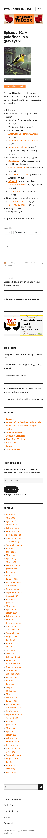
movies (39, 263)
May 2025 (10, 555)
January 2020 (12, 741)
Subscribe (11, 489)
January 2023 (12, 619)
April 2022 (11, 650)
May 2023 (10, 606)
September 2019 (14, 755)
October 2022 (12, 630)
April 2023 (11, 609)
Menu (39, 9)
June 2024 (11, 575)
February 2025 (13, 565)
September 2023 (14, 592)
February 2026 (13, 528)
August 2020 (12, 718)
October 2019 (12, 752)
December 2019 (13, 745)
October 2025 (12, 541)
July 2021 (10, 680)
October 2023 (12, 589)
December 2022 (13, 623)
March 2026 (12, 524)
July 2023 (10, 599)
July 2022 (10, 640)
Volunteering (9, 265)
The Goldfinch (15, 191)
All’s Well (12, 181)
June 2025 (11, 552)
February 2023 (13, 616)
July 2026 (10, 514)
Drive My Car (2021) (17, 205)
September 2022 (14, 633)
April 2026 (11, 521)
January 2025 (12, 569)
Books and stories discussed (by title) (24, 422)
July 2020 (10, 721)
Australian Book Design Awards (23, 134)
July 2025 (10, 548)
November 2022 (13, 626)
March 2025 (11, 562)
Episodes (10, 419)
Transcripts (9, 823)
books (33, 263)
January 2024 (12, 579)
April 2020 (11, 731)
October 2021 (12, 670)
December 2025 (13, 535)
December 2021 (13, 663)
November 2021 (13, 667)
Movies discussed (14, 432)
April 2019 (11, 772)
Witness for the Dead (18, 174)
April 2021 (11, 691)
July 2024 (10, 572)
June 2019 (10, 765)
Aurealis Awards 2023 (18, 147)
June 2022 (11, 643)
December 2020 (13, 704)
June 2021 (10, 684)
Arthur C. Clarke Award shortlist (23, 140)
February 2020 (13, 738)
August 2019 (12, 758)
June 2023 (11, 602)
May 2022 (10, 647)
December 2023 (13, 582)
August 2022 (12, 636)
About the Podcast (13, 799)
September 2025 (14, 545)
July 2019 (10, 762)
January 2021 (12, 701)
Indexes (7, 817)
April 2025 (11, 558)
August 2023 (12, 596)
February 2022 (13, 657)
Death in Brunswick (17, 184)
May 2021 (10, 687)
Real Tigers (13, 161)
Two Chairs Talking (17, 9)
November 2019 (13, 748)
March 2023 (11, 613)
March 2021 (11, 694)
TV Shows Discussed (15, 436)
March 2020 (11, 735)
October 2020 (12, 711)
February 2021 (13, 697)
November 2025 (13, 538)
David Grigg (12, 263)
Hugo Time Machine (15, 439)
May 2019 (10, 769)
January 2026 (12, 531)
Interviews (11, 442)
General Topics (13, 449)
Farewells (10, 446)
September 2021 (13, 674)
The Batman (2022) (17, 201)
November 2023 (13, 585)
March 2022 (11, 653)
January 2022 (12, 660)
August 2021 (12, 677)
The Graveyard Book (18, 167)
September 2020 (14, 714)
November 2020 (13, 708)
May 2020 (10, 728)
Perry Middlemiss (12, 811)
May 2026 (11, 518)
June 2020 (11, 724)
